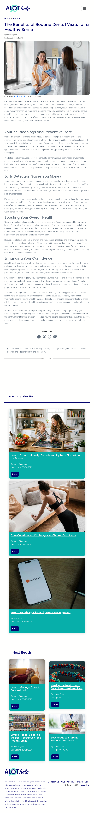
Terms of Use (81, 781)
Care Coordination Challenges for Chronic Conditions (43, 535)
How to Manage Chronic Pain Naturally (25, 688)
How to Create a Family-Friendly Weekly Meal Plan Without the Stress (46, 456)
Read (14, 474)
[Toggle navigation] (84, 8)
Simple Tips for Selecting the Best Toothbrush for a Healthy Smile (26, 737)
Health (16, 18)
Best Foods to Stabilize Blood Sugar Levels (64, 739)
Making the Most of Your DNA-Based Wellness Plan (66, 687)
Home (7, 18)
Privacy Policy (67, 781)
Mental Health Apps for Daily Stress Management (40, 612)
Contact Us (53, 781)
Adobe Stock (19, 96)
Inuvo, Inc (84, 785)
